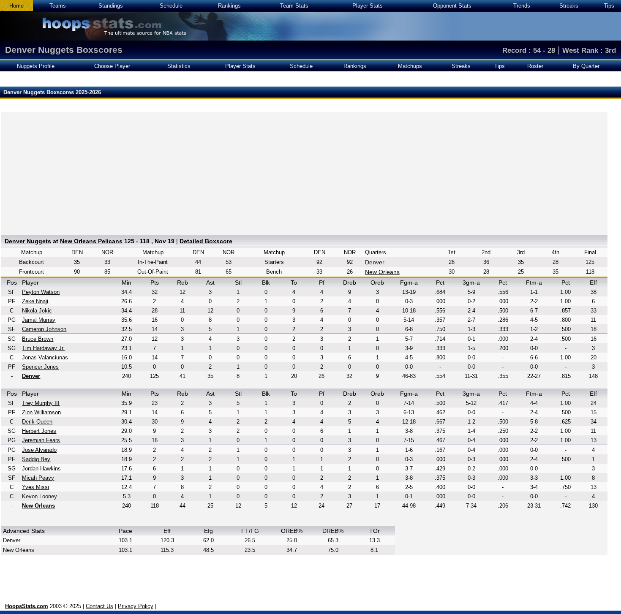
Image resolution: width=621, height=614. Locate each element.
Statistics (179, 66)
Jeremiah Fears (41, 440)
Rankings (229, 6)
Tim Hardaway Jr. (43, 348)
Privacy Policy (135, 606)
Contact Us (99, 606)
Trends (521, 6)
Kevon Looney (39, 496)
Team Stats (294, 6)
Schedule (171, 6)
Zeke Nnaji (35, 301)
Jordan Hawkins (41, 468)
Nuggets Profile (35, 66)
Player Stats (367, 6)
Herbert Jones (39, 431)
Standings (110, 6)
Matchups (410, 66)
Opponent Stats (452, 6)
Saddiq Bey (36, 459)
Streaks (568, 6)
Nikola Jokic (37, 310)
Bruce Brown (37, 339)
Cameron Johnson (44, 329)
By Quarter (586, 66)
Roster (535, 66)
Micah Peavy (38, 478)
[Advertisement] (304, 171)
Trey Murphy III (41, 403)
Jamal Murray (38, 320)
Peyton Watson (41, 292)
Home (16, 6)
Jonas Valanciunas (45, 357)
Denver (374, 262)
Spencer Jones (40, 367)
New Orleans (382, 272)
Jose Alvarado (39, 450)
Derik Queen (37, 421)
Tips (609, 6)
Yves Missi (35, 487)
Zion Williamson (41, 412)
